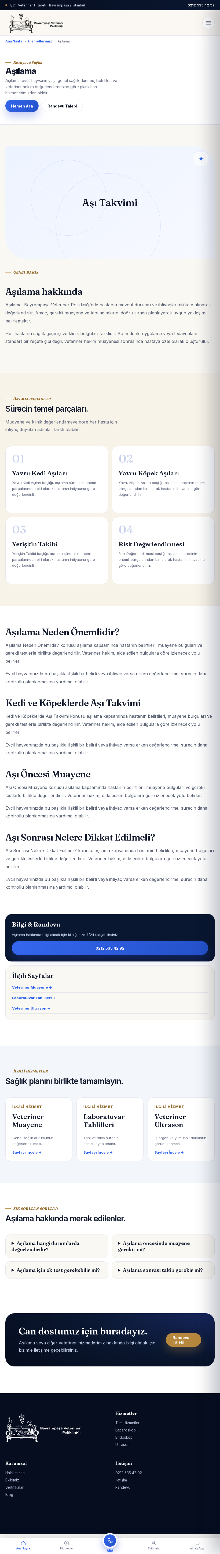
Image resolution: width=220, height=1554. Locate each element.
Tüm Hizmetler (127, 1423)
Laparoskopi (126, 1430)
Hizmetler (66, 1548)
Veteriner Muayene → (32, 987)
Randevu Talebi (62, 106)
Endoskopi (124, 1437)
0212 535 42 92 (110, 948)
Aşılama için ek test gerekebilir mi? (58, 1270)
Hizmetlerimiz (40, 41)
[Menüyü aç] (208, 23)
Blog (9, 1494)
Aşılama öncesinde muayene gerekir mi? (154, 1246)
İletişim (121, 1480)
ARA (110, 1550)
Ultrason (122, 1444)
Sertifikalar (14, 1487)
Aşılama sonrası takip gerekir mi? (163, 1270)
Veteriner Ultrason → (31, 1008)
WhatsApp (197, 1548)
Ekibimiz (12, 1480)
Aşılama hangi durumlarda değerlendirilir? (45, 1246)
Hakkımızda (15, 1473)
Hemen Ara (22, 106)
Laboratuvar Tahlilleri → (34, 998)
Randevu (122, 1487)
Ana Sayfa (14, 41)
